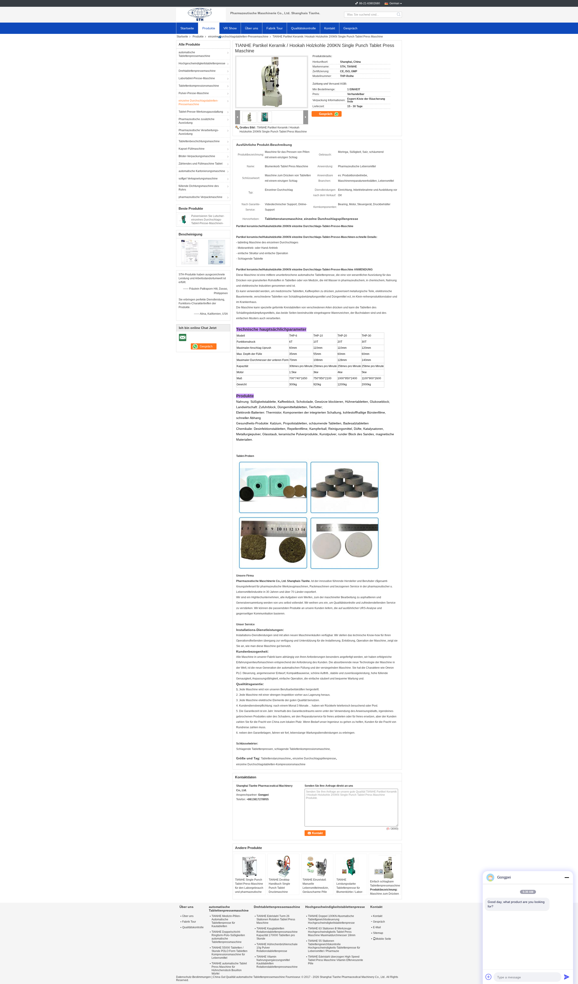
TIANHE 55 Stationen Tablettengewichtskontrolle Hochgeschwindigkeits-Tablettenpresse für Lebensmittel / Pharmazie (334, 946)
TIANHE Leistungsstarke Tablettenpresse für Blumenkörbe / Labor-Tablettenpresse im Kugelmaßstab (349, 890)
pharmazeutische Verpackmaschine (200, 197)
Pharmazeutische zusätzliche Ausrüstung (196, 121)
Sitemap (378, 933)
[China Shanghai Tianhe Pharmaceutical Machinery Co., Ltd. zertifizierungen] (189, 252)
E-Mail (377, 927)
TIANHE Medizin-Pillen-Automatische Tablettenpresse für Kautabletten (226, 921)
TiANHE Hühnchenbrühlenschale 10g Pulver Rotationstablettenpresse (277, 948)
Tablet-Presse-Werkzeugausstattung (201, 111)
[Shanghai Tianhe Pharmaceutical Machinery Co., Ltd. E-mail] (238, 805)
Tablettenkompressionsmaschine (199, 85)
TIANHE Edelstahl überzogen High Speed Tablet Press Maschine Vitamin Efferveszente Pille (335, 960)
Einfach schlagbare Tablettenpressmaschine (385, 883)
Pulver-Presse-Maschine (194, 93)
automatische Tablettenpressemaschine (194, 54)
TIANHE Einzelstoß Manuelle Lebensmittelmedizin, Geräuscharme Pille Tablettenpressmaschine (318, 888)
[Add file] (488, 977)
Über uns (251, 28)
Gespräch (350, 28)
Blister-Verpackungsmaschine (197, 156)
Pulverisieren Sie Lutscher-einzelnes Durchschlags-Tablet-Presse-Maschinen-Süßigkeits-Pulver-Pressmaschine (207, 223)
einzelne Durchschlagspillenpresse (314, 758)
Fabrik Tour (274, 28)
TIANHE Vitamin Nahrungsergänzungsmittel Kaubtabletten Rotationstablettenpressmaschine (277, 961)
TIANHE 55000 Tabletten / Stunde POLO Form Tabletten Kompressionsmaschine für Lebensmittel (229, 952)
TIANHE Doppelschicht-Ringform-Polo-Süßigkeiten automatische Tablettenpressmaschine (228, 937)
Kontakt (329, 28)
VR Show (230, 28)
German (394, 3)
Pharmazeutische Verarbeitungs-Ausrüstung (199, 132)
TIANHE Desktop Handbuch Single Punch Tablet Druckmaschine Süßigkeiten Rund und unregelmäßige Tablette (283, 890)
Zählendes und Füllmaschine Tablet (200, 163)
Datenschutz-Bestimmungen (193, 977)
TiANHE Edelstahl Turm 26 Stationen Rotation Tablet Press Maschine (275, 919)
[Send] (566, 977)
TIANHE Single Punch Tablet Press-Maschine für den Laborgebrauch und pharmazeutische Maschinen (249, 888)
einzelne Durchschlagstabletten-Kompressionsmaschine (270, 764)
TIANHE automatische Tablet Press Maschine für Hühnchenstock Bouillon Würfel (229, 968)
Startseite (187, 28)
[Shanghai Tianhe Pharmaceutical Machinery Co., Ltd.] (201, 14)
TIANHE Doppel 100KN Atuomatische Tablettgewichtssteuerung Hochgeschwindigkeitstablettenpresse (331, 919)
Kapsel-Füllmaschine (192, 148)
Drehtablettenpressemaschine (197, 70)
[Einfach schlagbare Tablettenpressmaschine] (385, 867)
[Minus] (566, 877)
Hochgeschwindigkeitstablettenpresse (202, 63)
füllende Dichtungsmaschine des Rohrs (199, 187)
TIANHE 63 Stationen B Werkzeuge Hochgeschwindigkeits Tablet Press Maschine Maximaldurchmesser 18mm (331, 932)
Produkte (208, 28)
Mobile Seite (383, 938)
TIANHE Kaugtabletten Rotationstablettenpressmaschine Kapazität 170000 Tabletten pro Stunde (277, 933)
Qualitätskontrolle (303, 28)
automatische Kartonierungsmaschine (202, 171)
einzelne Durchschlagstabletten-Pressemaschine (238, 36)
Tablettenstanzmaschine (276, 758)
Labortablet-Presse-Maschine (197, 78)
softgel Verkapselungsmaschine (198, 178)
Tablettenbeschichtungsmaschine (199, 141)
